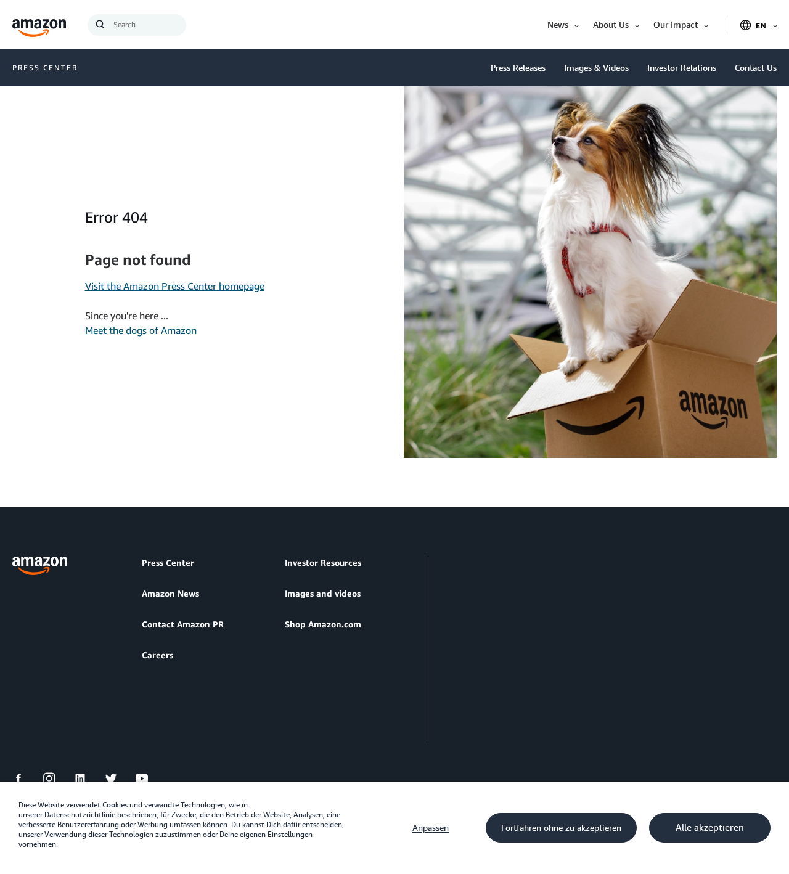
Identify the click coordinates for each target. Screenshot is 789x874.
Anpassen (430, 827)
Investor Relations (681, 67)
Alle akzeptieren (710, 828)
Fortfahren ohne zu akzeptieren (561, 827)
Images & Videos (596, 67)
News (557, 24)
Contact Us (756, 67)
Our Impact (675, 24)
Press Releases (518, 67)
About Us (611, 24)
